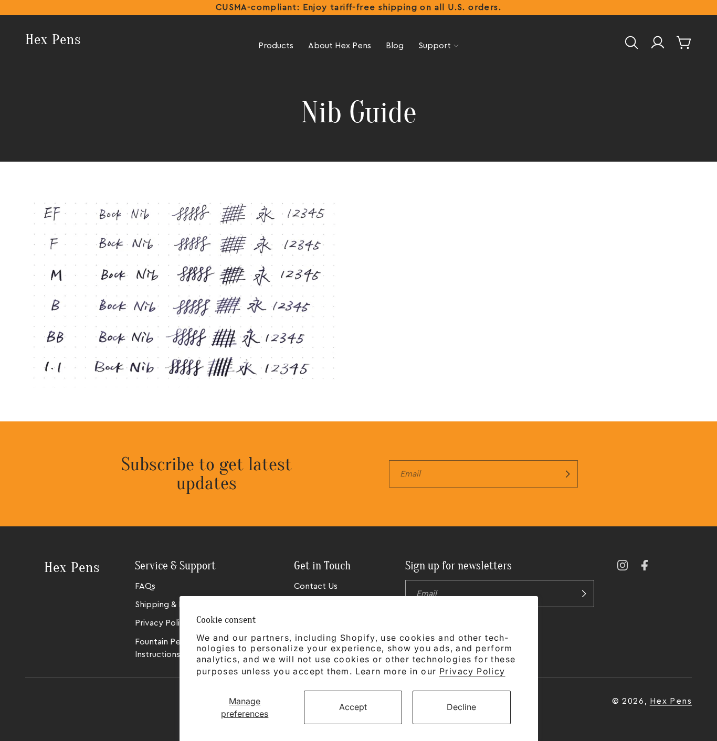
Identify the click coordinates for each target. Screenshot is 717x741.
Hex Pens (671, 701)
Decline (461, 707)
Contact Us (316, 586)
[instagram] (622, 565)
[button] (631, 42)
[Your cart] (684, 42)
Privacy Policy (472, 671)
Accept (353, 707)
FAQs (145, 586)
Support (434, 45)
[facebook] (647, 565)
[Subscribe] (567, 474)
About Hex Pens (339, 45)
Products (275, 45)
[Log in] (658, 42)
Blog (395, 45)
